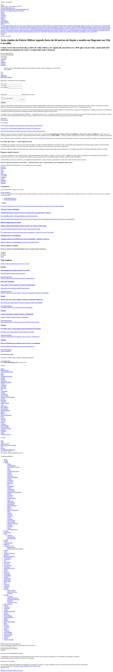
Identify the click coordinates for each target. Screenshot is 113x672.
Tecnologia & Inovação (7, 372)
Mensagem (3, 94)
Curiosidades (4, 391)
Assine (6, 571)
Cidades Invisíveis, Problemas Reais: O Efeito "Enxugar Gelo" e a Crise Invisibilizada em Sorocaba (60, 30)
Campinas (3, 19)
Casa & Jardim (4, 395)
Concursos (7, 607)
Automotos (3, 380)
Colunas (6, 595)
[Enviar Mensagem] (17, 647)
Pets (2, 389)
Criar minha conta (5, 361)
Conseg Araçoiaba (9, 639)
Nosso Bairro (4, 409)
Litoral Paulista (5, 21)
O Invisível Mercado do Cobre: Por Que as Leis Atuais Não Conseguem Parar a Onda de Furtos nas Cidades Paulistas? (32, 25)
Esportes (3, 378)
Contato (3, 448)
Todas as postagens (6, 351)
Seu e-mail (3, 85)
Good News (4, 406)
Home (2, 12)
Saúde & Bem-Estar (12, 598)
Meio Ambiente (8, 616)
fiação (2, 171)
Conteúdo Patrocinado (6, 376)
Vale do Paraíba (5, 427)
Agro (2, 373)
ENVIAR (3, 102)
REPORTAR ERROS (6, 77)
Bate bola (9, 593)
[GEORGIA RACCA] (10, 198)
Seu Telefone (4, 87)
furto (2, 170)
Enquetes (6, 554)
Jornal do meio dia (12, 592)
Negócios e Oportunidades (8, 397)
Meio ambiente (4, 407)
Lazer (2, 404)
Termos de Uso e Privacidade (8, 445)
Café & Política (11, 590)
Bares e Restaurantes (6, 415)
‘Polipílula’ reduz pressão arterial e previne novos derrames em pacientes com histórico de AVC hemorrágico (69, 31)
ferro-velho (3, 174)
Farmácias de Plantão (9, 611)
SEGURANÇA (5, 22)
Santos (2, 18)
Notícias (3, 13)
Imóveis (3, 418)
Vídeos (6, 541)
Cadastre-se (7, 192)
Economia (3, 400)
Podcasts (6, 589)
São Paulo (3, 15)
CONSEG (3, 431)
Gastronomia (4, 394)
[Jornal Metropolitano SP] (8, 8)
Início (2, 441)
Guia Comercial (8, 604)
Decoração (3, 386)
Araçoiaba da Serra (6, 434)
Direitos (3, 398)
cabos (2, 172)
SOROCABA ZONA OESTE (15, 549)
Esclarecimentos (11, 538)
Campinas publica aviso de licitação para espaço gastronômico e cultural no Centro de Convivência (52, 27)
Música (2, 412)
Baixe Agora (7, 580)
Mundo (2, 369)
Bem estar (6, 563)
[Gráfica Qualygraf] (12, 670)
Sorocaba (3, 16)
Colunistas (6, 608)
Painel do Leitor (5, 443)
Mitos (2, 416)
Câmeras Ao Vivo (8, 546)
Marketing (10, 601)
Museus (3, 413)
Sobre (2, 442)
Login (2, 192)
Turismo (3, 383)
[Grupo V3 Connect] (12, 10)
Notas (5, 534)
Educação (3, 401)
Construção (4, 385)
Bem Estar (3, 388)
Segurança (3, 168)
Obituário (9, 535)
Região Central (11, 547)
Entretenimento (5, 370)
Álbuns (6, 610)
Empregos (6, 584)
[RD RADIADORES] (10, 199)
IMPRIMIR (4, 76)
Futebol (6, 531)
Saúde (2, 375)
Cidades (3, 392)
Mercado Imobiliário (6, 382)
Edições (6, 605)
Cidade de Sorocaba (6, 428)
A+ (2, 74)
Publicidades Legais (9, 568)
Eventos (6, 540)
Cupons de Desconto (9, 553)
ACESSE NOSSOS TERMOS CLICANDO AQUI (26, 666)
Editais (2, 433)
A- (1, 72)
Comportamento (5, 403)
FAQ (2, 446)
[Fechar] (1, 669)
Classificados (7, 578)
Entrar (2, 5)
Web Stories (7, 574)
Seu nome (3, 84)
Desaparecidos (11, 537)
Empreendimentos (5, 410)
